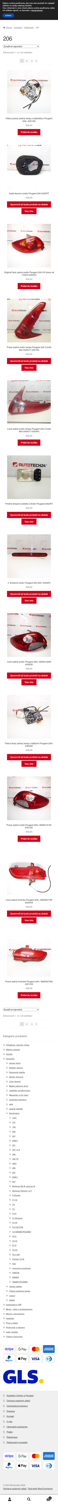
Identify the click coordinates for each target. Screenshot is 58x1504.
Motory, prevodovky (15, 1313)
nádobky (10, 1318)
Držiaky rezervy (16, 1067)
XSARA (15, 1277)
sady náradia (12, 1332)
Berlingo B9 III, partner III (23, 1186)
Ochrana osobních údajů (18, 1400)
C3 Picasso (17, 1218)
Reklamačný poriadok (17, 1442)
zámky (12, 1300)
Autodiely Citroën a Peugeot (20, 1395)
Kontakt (10, 1416)
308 (14, 1154)
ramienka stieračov (18, 1099)
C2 (13, 1204)
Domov (9, 27)
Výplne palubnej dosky (19, 1291)
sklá (11, 1104)
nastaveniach (37, 10)
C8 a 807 (16, 1254)
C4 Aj (14, 1222)
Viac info (29, 211)
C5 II (14, 1245)
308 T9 (15, 1159)
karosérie (18, 27)
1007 (14, 1117)
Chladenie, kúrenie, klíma (17, 1045)
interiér (9, 1054)
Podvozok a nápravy (15, 1327)
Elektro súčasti (13, 1049)
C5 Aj (14, 1241)
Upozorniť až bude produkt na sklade (29, 204)
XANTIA (15, 1272)
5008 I (15, 1177)
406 (14, 1168)
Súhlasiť (8, 15)
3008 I (15, 1140)
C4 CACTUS (17, 1227)
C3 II (14, 1213)
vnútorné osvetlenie (21, 1268)
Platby (10, 1431)
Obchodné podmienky (17, 1426)
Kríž (14, 1263)
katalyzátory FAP (13, 1304)
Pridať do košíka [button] (29, 132)
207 (14, 1136)
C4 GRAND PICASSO (21, 1231)
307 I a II (16, 1149)
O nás (9, 1421)
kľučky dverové (16, 1077)
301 (14, 1145)
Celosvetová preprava (17, 1405)
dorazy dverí (15, 1063)
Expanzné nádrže (17, 1072)
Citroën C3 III (18, 1259)
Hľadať (29, 1499)
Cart (45, 1497)
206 (14, 1131)
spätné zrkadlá (16, 1108)
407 (14, 1172)
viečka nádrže (15, 1286)
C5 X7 (15, 1250)
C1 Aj (14, 1200)
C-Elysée (16, 1195)
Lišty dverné (15, 1081)
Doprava (11, 1411)
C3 (13, 1209)
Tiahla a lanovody (14, 1336)
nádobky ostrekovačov (19, 1090)
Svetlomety (29, 27)
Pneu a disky (12, 1323)
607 (14, 1181)
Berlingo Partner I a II (22, 1190)
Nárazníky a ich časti (18, 1095)
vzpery (12, 1295)
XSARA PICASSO (20, 1282)
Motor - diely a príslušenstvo (19, 1309)
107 (14, 1122)
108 (14, 1127)
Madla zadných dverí (18, 1086)
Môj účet (9, 1499)
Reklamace (12, 1437)
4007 (14, 1163)
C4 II (14, 1236)
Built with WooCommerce (40, 1488)
